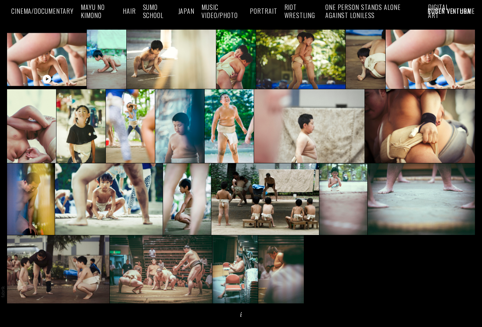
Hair (129, 11)
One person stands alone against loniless (363, 11)
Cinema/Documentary (42, 11)
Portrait (263, 11)
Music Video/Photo (219, 11)
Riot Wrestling (299, 11)
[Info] (241, 314)
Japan (186, 11)
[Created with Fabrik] (3, 291)
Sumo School (153, 11)
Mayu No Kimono (92, 11)
